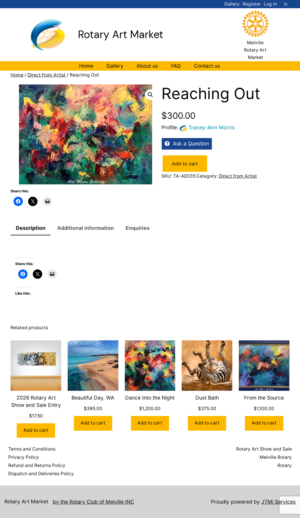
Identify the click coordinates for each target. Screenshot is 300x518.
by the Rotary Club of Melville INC (93, 502)
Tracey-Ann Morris (211, 127)
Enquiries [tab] (138, 228)
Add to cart (185, 164)
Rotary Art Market (120, 34)
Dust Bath (207, 398)
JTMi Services (278, 502)
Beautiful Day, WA (92, 398)
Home (17, 75)
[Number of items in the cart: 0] (286, 4)
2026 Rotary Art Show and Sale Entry (36, 401)
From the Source (264, 398)
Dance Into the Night (150, 398)
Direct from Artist (47, 75)
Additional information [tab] (85, 228)
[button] (150, 94)
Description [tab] (30, 228)
